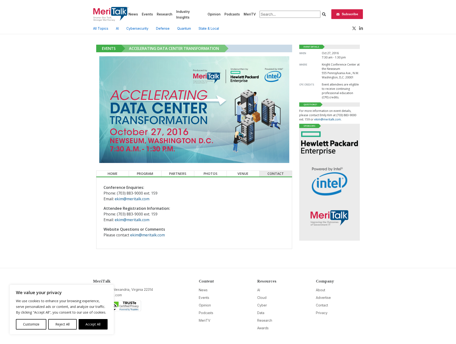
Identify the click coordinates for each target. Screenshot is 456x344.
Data (260, 313)
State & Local (209, 28)
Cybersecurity (137, 28)
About (320, 290)
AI (117, 28)
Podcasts (232, 14)
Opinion (214, 14)
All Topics (100, 28)
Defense (163, 28)
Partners (177, 173)
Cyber (262, 305)
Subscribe (350, 14)
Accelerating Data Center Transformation (174, 48)
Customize (31, 324)
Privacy (322, 313)
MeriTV (250, 14)
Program (145, 173)
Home (113, 173)
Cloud (261, 298)
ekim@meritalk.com (132, 198)
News (133, 14)
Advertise (323, 298)
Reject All (62, 324)
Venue (243, 173)
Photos (210, 173)
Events (147, 14)
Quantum (184, 28)
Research (164, 14)
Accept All (93, 324)
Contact (275, 173)
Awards (263, 328)
